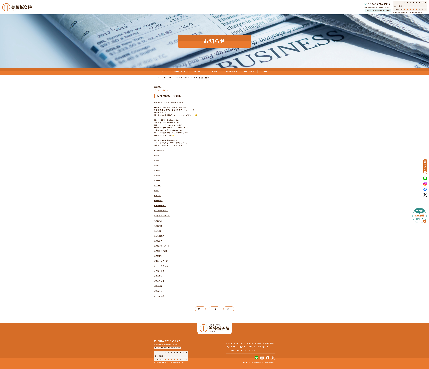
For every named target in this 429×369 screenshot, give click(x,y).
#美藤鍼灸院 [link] (159, 150)
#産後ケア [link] (158, 241)
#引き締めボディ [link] (161, 210)
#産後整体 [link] (158, 256)
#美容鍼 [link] (157, 231)
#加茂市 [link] (157, 180)
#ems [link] (156, 190)
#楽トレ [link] (157, 195)
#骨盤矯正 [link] (158, 200)
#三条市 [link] (157, 170)
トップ (163, 71)
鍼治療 (197, 71)
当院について (179, 71)
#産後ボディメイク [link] (162, 246)
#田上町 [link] (157, 185)
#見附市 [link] (157, 175)
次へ (229, 309)
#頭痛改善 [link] (158, 291)
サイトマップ (252, 350)
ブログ (186, 77)
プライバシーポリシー (235, 350)
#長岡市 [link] (157, 165)
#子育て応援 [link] (159, 271)
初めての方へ (248, 71)
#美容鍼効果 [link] (159, 236)
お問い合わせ (263, 347)
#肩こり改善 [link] (159, 281)
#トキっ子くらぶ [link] (161, 266)
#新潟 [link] (156, 155)
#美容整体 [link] (158, 276)
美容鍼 (214, 71)
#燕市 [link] (156, 160)
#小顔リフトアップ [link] (162, 216)
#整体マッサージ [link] (161, 261)
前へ (200, 309)
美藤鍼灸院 (257, 362)
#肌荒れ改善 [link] (159, 296)
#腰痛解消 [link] (158, 286)
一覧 (214, 309)
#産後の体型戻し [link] (161, 251)
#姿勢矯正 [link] (158, 221)
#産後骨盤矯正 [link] (160, 205)
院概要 (266, 71)
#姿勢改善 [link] (158, 226)
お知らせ (167, 77)
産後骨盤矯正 (231, 71)
